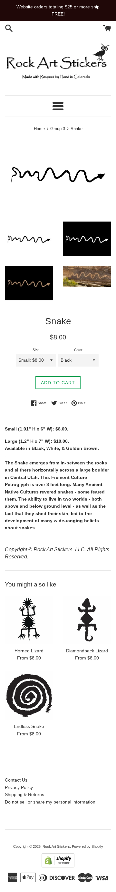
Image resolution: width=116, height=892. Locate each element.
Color (78, 350)
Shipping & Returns (24, 794)
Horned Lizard (29, 650)
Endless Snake (29, 726)
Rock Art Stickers (56, 846)
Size (36, 350)
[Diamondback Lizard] (87, 620)
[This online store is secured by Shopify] (58, 865)
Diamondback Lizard (87, 650)
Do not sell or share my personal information (50, 801)
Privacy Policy (19, 787)
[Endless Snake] (29, 695)
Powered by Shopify (87, 846)
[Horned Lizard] (29, 620)
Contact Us (16, 780)
